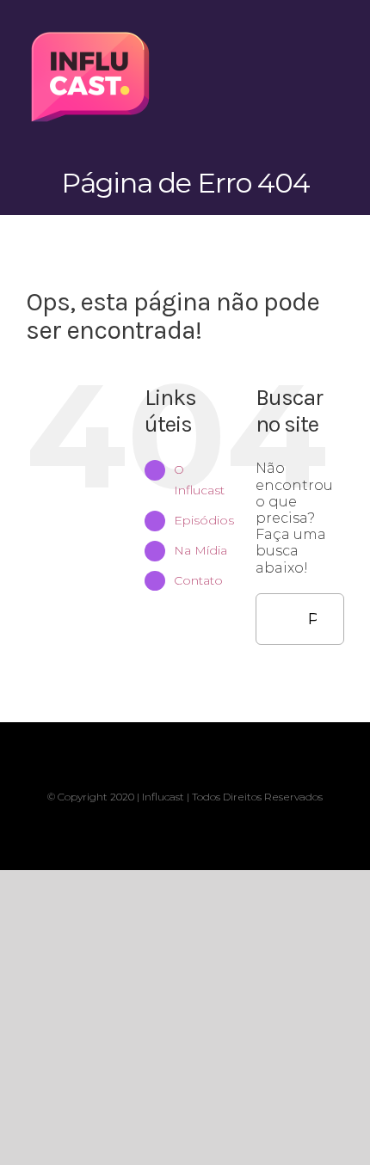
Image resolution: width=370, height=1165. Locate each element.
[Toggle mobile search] (306, 35)
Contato (198, 580)
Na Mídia (200, 550)
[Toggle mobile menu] (337, 35)
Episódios (204, 520)
